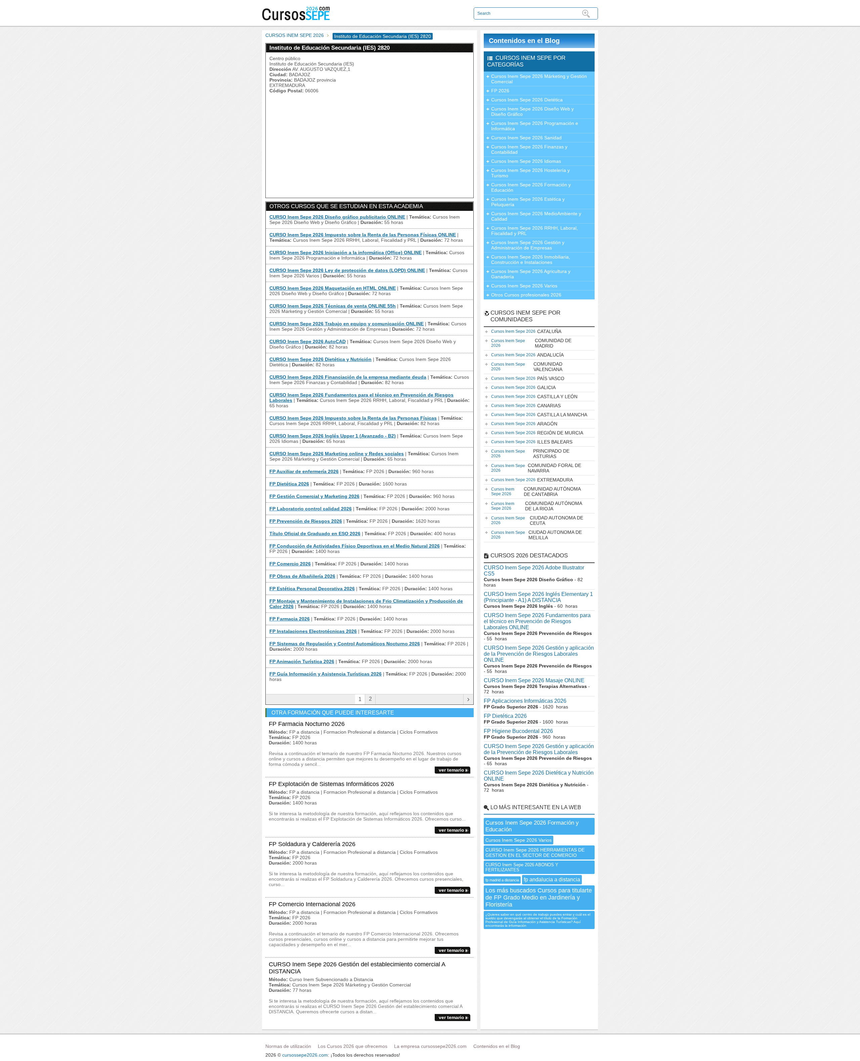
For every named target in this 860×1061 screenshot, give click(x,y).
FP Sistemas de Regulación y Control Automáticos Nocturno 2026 (344, 643)
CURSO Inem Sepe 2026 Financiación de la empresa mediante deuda (347, 377)
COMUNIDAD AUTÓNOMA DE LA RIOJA (536, 506)
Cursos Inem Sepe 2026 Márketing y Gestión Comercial (539, 79)
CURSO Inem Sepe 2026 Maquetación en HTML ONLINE (332, 288)
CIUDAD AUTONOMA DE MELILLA (536, 534)
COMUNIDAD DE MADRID (531, 343)
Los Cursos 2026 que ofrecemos (352, 1046)
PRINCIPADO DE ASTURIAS (530, 453)
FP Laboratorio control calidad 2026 (310, 508)
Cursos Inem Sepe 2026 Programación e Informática (534, 126)
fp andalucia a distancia (552, 879)
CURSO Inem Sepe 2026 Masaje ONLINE (534, 680)
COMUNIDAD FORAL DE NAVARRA (536, 468)
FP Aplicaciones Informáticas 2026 (525, 701)
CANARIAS (526, 405)
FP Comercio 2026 (290, 563)
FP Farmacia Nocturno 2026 (307, 724)
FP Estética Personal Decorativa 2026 (312, 588)
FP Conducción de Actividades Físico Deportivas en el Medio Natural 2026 (354, 546)
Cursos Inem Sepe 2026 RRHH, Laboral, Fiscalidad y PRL (534, 230)
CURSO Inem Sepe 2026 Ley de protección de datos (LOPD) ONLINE (347, 270)
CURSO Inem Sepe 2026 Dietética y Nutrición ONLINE (539, 776)
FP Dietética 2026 (289, 484)
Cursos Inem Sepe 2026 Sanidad (526, 137)
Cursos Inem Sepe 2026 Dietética (527, 99)
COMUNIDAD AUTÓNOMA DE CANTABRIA (536, 491)
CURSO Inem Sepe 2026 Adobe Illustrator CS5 (534, 570)
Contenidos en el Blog (524, 40)
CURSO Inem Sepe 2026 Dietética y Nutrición (320, 359)
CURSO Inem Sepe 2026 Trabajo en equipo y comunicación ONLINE (346, 323)
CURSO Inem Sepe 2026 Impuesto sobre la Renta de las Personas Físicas (353, 418)
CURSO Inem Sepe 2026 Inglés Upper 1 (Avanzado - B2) (332, 436)
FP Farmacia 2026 (289, 618)
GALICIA (523, 387)
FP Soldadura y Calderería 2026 (312, 844)
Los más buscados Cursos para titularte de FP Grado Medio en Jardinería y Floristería (538, 897)
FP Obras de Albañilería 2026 (302, 576)
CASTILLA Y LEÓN (534, 396)
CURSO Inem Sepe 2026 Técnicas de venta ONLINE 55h (332, 306)
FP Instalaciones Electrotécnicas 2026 (313, 631)
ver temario (451, 770)
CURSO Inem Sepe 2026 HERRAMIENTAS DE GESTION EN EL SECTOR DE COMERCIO (535, 852)
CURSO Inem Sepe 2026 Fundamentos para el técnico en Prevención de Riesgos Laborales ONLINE (537, 621)
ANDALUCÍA (527, 355)
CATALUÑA (526, 331)
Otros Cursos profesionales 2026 (526, 294)
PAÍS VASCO (527, 378)
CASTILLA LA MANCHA (539, 414)
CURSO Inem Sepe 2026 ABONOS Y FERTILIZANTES (521, 867)
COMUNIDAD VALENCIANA (526, 366)
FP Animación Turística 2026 (301, 661)
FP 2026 (500, 90)
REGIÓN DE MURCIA (537, 432)
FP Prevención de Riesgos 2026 (305, 521)
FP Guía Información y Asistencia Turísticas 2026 (325, 674)
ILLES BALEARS (531, 442)
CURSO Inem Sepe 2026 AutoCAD (307, 341)
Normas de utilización (288, 1046)
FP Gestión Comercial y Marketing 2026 (314, 496)
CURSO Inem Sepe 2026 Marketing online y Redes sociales (336, 453)
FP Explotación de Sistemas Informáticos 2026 (331, 784)
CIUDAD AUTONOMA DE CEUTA (537, 520)
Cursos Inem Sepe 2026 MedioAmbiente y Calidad (536, 216)
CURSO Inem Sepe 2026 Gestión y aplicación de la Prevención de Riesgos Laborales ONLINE (539, 654)
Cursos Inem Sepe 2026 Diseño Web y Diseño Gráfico (532, 111)
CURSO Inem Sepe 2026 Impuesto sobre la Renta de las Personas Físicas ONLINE (362, 234)
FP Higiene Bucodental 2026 (518, 731)
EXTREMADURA (532, 479)
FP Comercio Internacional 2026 (312, 904)
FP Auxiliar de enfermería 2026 (304, 471)
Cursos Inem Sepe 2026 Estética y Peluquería (528, 201)
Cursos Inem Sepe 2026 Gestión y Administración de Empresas (527, 245)
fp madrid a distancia (502, 880)
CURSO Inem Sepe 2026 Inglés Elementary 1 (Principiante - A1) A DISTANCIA (538, 597)
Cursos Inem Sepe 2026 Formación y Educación (531, 187)
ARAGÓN (524, 423)
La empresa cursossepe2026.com (430, 1046)
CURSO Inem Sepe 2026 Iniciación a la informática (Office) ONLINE (345, 252)
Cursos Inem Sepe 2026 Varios (524, 285)
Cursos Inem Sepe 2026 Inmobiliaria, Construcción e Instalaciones (530, 259)
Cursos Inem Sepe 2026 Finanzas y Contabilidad (529, 149)
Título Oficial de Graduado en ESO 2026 (314, 533)
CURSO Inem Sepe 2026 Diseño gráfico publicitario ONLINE (337, 217)
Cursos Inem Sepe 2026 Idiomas (526, 161)
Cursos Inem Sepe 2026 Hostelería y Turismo (530, 173)
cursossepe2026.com (305, 1055)
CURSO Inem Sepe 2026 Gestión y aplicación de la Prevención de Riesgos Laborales (539, 749)
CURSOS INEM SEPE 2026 (294, 35)
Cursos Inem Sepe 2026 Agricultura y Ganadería (530, 274)
